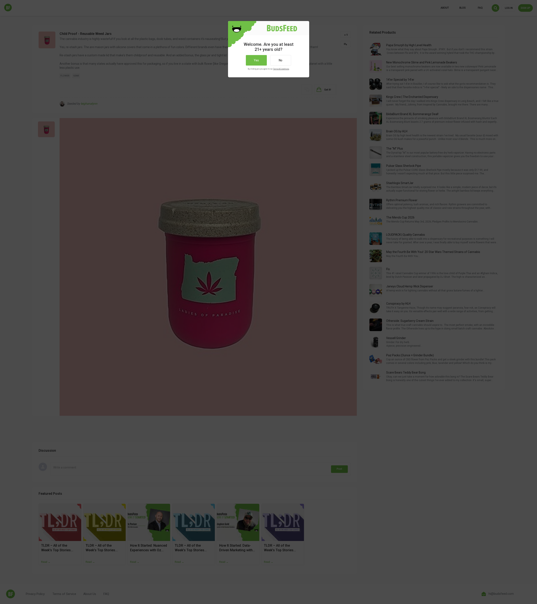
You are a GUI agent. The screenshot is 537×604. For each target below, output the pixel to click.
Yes (256, 60)
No (280, 60)
